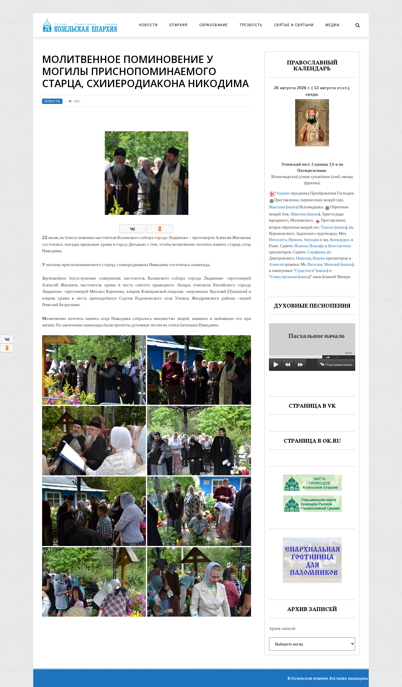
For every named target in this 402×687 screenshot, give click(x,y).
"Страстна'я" (304, 270)
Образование (213, 25)
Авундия (311, 239)
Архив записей (282, 628)
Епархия (178, 25)
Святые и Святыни (294, 25)
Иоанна (301, 245)
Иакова (319, 257)
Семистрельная (283, 276)
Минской (332, 264)
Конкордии (339, 239)
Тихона (327, 227)
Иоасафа (316, 245)
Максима (277, 206)
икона (292, 206)
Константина (339, 245)
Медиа (332, 25)
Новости (148, 25)
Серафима (316, 251)
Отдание (282, 192)
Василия (315, 264)
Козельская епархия (310, 678)
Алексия (276, 264)
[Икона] (312, 121)
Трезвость (251, 25)
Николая (303, 257)
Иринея (295, 239)
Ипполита (278, 239)
